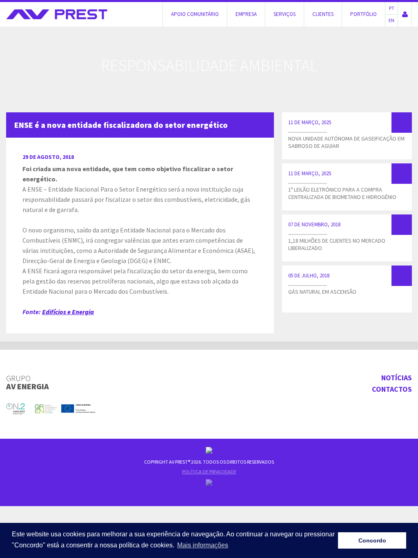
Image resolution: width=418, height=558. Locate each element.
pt (391, 8)
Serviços (284, 14)
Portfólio (363, 14)
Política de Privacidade (209, 472)
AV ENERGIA (27, 382)
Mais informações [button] (202, 545)
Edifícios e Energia (68, 312)
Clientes (323, 14)
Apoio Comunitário (195, 14)
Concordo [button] (372, 540)
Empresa (246, 14)
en (391, 20)
